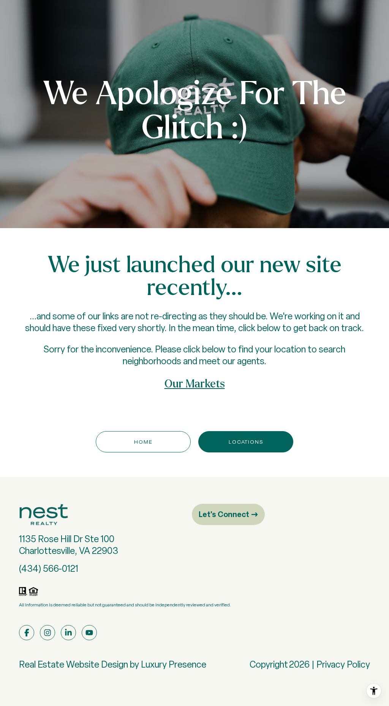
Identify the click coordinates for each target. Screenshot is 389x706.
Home (143, 441)
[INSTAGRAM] (47, 632)
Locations (246, 441)
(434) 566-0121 (48, 568)
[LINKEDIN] (68, 632)
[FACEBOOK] (26, 632)
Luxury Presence (173, 664)
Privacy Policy (343, 664)
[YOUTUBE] (89, 632)
